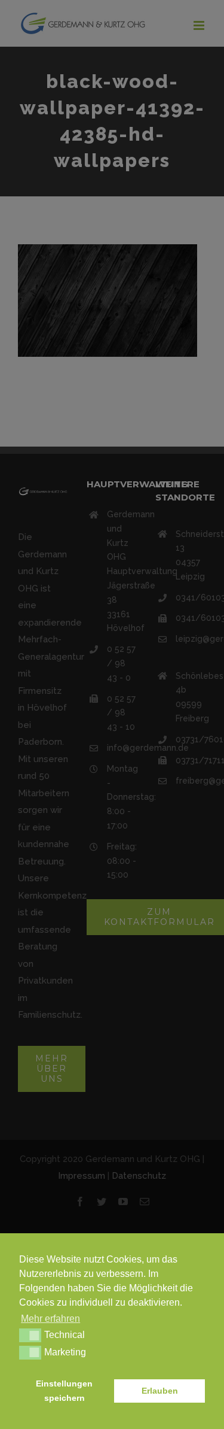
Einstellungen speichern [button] (64, 1391)
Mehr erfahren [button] (50, 1318)
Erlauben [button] (160, 1390)
